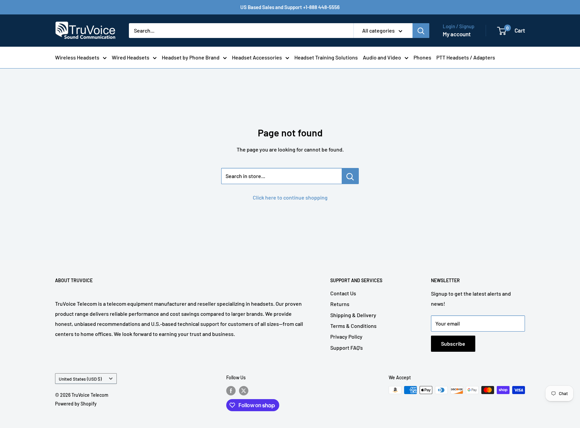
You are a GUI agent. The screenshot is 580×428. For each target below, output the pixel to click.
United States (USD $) (80, 379)
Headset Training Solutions (326, 57)
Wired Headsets (130, 57)
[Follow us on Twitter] (243, 390)
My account (457, 34)
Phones (422, 57)
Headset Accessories (257, 57)
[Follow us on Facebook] (231, 390)
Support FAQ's (346, 347)
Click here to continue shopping (290, 197)
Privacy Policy (346, 336)
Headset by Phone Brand (191, 57)
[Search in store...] (350, 176)
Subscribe (453, 343)
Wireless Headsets (77, 57)
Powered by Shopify (76, 403)
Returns (339, 304)
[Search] (421, 30)
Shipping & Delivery (353, 315)
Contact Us (343, 293)
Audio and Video (382, 57)
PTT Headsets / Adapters (465, 57)
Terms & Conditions (353, 326)
